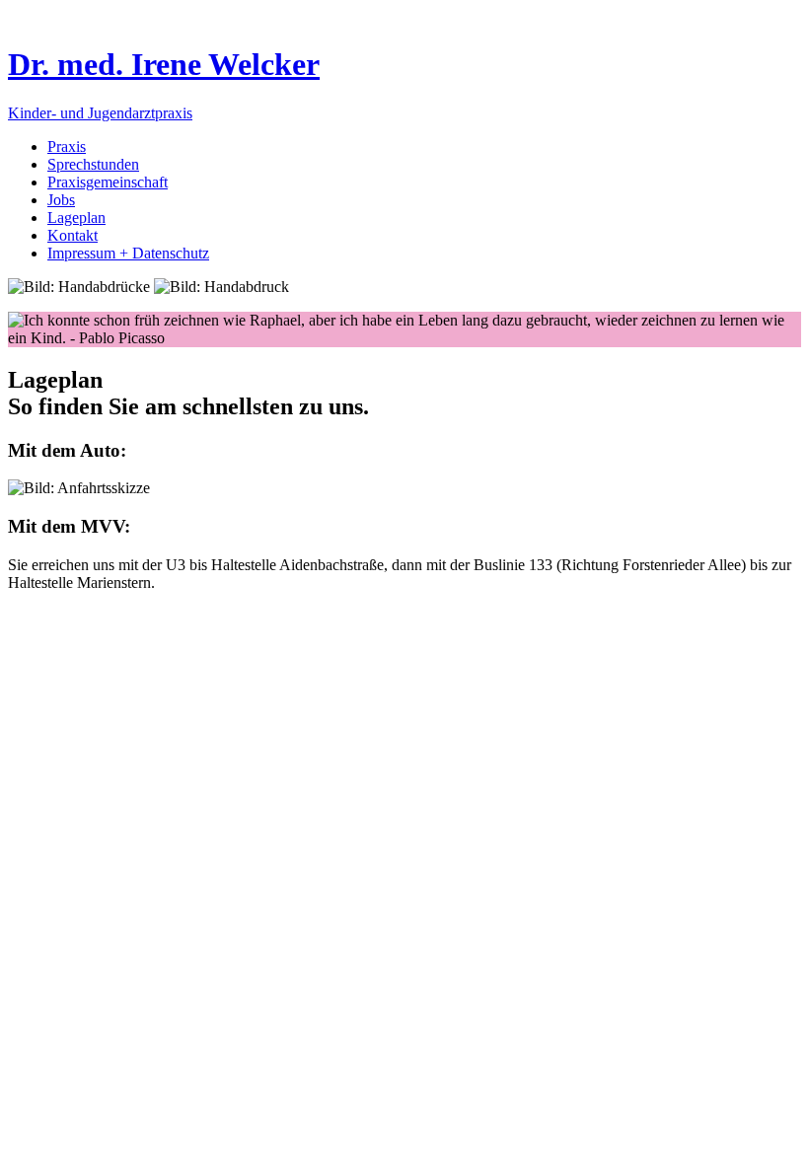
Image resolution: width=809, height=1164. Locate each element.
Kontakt (72, 235)
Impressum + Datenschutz (128, 253)
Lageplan (76, 217)
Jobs (61, 199)
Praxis (66, 146)
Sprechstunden (93, 164)
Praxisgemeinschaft (107, 182)
